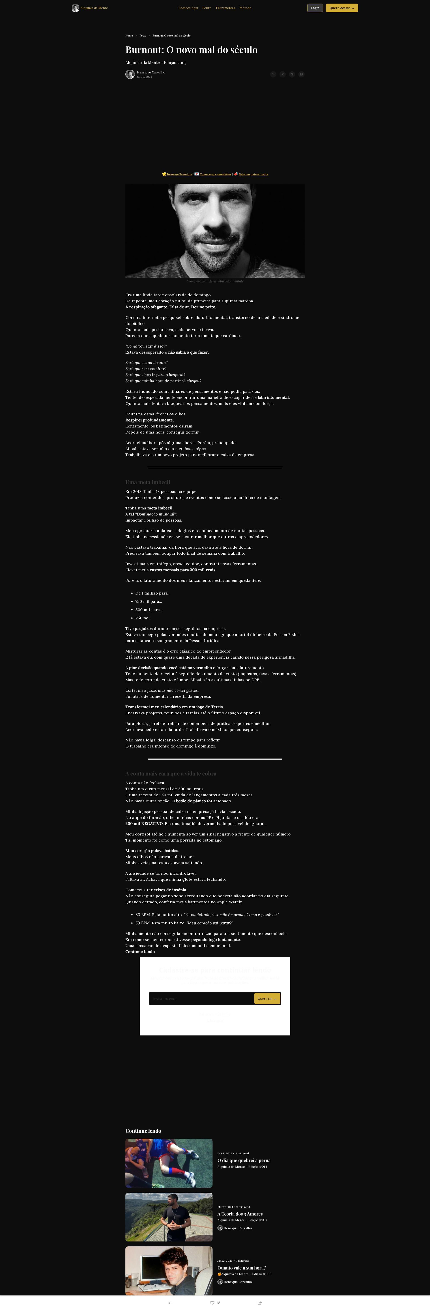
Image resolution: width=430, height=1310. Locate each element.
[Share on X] (283, 74)
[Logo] (75, 8)
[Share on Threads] (292, 74)
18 (218, 1302)
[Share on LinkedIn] (301, 74)
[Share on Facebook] (273, 74)
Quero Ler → (267, 998)
